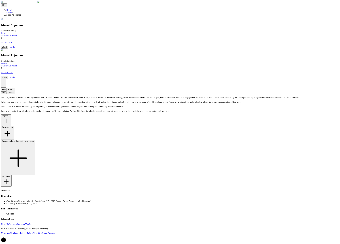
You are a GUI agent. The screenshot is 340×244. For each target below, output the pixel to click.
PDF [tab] (4, 90)
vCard (4, 47)
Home (9, 10)
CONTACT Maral (9, 35)
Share (10, 90)
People (9, 12)
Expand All (6, 116)
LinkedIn (11, 47)
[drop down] (4, 5)
